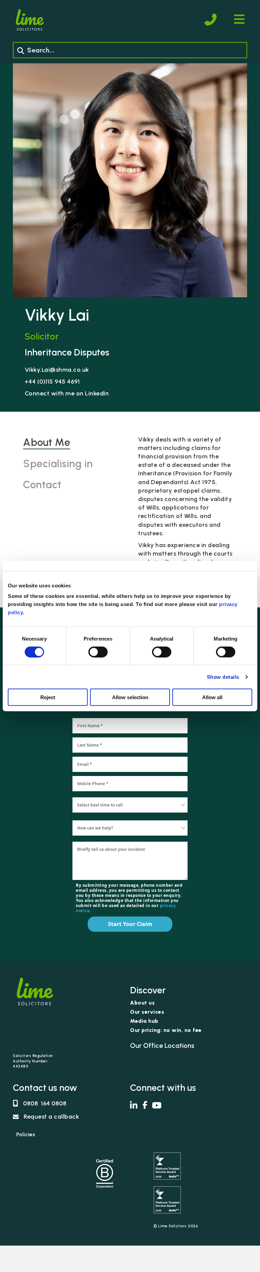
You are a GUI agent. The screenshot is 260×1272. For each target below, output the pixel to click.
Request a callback (51, 1116)
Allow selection (130, 697)
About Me (46, 442)
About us (142, 1003)
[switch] (98, 651)
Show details (223, 677)
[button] (20, 50)
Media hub (144, 1021)
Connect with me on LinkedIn (67, 393)
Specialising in (58, 463)
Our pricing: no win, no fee (166, 1030)
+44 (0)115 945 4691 (52, 381)
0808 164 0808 (44, 1103)
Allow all (212, 697)
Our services (147, 1012)
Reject (47, 697)
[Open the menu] (239, 19)
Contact (42, 484)
